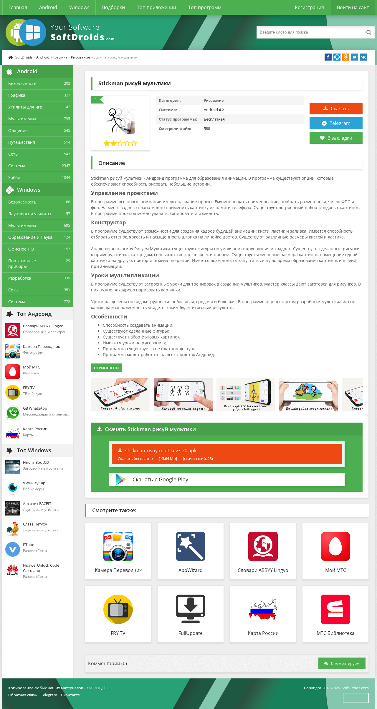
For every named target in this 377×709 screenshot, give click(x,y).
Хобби (14, 177)
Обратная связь (22, 695)
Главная (18, 7)
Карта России (263, 633)
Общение (18, 130)
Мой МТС (335, 570)
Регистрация (309, 7)
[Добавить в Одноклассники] (345, 57)
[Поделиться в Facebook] (328, 57)
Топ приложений (156, 7)
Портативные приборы (22, 263)
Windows (79, 7)
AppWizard (190, 570)
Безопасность (22, 83)
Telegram (340, 123)
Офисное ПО (21, 249)
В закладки (340, 138)
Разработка (19, 278)
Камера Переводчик (118, 570)
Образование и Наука (30, 237)
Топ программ (204, 7)
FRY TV (118, 633)
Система (16, 166)
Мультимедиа (22, 118)
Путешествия (21, 142)
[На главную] (61, 32)
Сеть (13, 154)
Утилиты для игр (25, 107)
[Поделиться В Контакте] (363, 57)
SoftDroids (24, 57)
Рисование (80, 57)
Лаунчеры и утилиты (29, 213)
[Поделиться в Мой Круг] (336, 57)
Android (48, 7)
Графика (60, 57)
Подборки (113, 7)
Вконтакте (70, 695)
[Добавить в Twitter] (354, 57)
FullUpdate (190, 633)
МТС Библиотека (336, 633)
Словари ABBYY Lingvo (263, 570)
